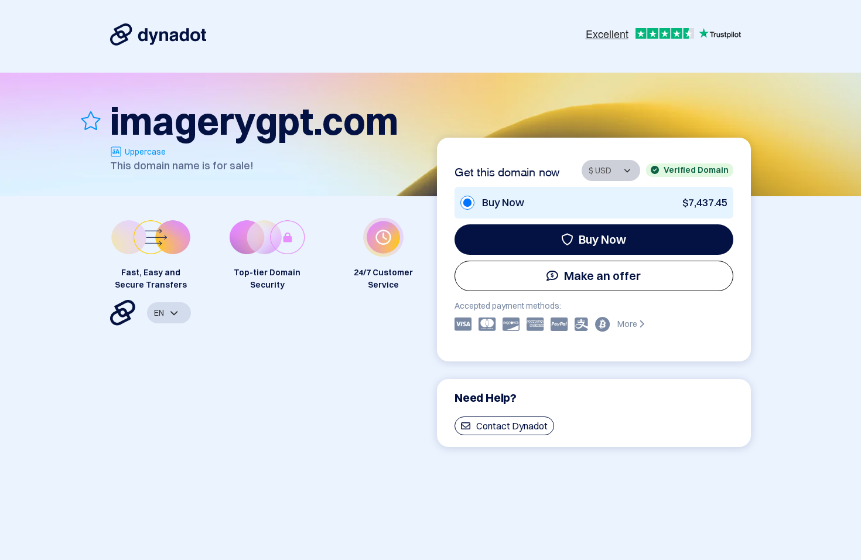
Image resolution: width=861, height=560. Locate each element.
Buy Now (602, 239)
